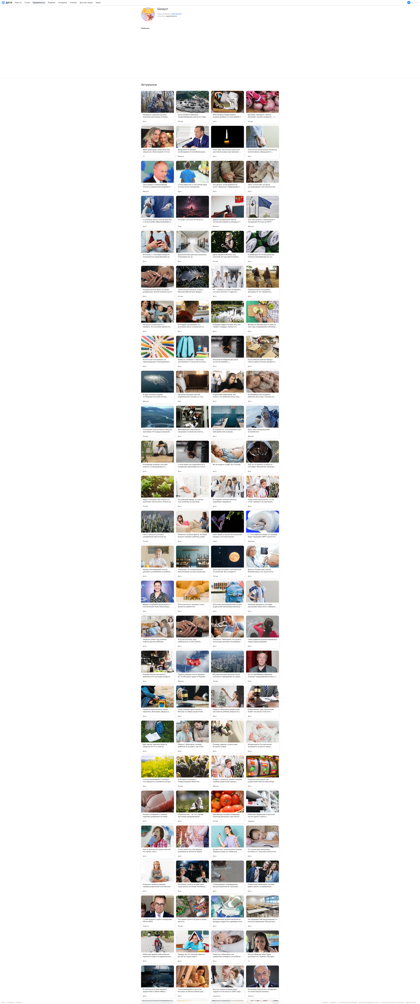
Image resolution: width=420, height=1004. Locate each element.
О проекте (325, 1002)
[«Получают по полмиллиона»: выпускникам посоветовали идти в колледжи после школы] (192, 562)
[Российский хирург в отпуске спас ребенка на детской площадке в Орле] (192, 492)
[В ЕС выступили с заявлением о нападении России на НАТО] (262, 212)
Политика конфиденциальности (369, 1002)
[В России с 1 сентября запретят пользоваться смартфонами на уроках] (157, 247)
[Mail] (3, 2)
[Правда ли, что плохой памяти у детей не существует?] (192, 947)
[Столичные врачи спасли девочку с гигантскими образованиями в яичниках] (157, 212)
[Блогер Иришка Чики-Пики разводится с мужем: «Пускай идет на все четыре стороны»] (262, 947)
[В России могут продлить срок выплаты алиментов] (192, 597)
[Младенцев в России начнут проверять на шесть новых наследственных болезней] (262, 737)
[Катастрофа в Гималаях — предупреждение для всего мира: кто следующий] (192, 107)
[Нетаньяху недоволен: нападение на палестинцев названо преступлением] (262, 982)
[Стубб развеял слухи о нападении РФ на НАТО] (157, 912)
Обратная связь (411, 1002)
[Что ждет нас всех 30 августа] (192, 212)
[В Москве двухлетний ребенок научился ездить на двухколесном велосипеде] (157, 947)
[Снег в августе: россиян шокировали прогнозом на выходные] (157, 527)
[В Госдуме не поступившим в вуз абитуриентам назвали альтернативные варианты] (227, 422)
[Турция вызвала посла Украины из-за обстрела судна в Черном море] (192, 667)
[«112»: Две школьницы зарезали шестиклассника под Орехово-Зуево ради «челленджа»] (227, 142)
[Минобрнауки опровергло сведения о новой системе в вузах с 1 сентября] (192, 422)
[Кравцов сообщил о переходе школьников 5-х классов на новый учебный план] (192, 352)
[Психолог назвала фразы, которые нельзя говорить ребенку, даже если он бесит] (192, 527)
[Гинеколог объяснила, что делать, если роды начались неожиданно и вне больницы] (227, 632)
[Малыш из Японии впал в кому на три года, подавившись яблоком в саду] (262, 317)
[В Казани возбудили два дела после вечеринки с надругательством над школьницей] (227, 352)
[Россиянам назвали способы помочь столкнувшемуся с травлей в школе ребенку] (157, 457)
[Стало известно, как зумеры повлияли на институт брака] (192, 842)
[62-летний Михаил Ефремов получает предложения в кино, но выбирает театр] (262, 667)
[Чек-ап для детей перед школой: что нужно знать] (157, 842)
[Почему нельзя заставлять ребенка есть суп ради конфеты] (157, 667)
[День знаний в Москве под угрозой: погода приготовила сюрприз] (227, 247)
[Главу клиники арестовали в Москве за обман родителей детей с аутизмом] (192, 702)
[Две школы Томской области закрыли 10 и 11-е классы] (157, 737)
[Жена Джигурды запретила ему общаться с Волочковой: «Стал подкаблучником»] (157, 142)
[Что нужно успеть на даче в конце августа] (192, 912)
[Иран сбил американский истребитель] (262, 422)
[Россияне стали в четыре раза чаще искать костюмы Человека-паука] (192, 877)
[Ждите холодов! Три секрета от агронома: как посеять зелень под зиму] (157, 492)
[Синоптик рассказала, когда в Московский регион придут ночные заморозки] (192, 282)
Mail (3, 1002)
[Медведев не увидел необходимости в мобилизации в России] (192, 142)
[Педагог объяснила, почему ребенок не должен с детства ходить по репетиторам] (192, 737)
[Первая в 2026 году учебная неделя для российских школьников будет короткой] (157, 632)
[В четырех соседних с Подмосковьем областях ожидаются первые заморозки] (192, 772)
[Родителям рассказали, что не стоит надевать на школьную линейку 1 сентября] (262, 492)
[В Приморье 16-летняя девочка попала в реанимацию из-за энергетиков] (262, 247)
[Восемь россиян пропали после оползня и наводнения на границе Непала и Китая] (227, 667)
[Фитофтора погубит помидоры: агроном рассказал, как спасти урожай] (227, 807)
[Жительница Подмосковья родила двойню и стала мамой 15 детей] (227, 107)
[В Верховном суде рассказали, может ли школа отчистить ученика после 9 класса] (262, 702)
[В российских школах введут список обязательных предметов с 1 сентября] (262, 352)
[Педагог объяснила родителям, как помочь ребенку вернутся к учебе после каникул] (227, 702)
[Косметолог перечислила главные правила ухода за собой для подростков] (227, 842)
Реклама (18, 1002)
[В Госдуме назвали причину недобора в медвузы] (227, 492)
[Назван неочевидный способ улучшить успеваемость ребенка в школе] (157, 562)
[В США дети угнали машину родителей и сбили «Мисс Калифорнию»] (157, 982)
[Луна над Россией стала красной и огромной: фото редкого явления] (227, 562)
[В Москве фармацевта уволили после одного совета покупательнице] (262, 807)
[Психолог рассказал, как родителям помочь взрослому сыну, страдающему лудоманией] (262, 772)
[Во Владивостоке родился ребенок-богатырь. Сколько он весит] (262, 387)
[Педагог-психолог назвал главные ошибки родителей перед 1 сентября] (227, 772)
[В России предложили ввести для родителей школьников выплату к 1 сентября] (227, 597)
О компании (10, 1002)
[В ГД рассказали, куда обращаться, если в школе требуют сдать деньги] (192, 632)
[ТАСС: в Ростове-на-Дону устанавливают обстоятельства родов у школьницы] (262, 177)
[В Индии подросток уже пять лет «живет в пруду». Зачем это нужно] (227, 317)
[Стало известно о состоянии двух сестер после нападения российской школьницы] (192, 177)
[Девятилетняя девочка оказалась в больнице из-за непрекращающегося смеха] (192, 247)
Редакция (333, 1002)
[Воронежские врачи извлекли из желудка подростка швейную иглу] (227, 912)
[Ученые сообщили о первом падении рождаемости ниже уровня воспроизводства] (157, 807)
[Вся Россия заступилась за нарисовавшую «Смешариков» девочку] (157, 352)
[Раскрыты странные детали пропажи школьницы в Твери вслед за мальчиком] (157, 107)
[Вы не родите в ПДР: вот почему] (227, 457)
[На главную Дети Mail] (8, 2)
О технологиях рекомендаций (347, 1002)
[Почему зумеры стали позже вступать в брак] (227, 737)
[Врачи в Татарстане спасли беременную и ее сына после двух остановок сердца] (262, 562)
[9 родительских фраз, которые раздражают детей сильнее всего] (157, 282)
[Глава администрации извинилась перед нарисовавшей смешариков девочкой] (262, 632)
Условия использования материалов (392, 1002)
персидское (176, 14)
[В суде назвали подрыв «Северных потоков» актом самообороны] (157, 387)
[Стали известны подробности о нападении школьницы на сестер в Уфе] (192, 457)
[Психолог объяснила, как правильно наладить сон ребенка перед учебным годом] (227, 947)
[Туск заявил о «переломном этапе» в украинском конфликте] (157, 177)
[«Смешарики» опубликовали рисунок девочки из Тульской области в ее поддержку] (227, 877)
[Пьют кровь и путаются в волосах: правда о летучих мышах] (227, 527)
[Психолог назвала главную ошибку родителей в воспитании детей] (157, 877)
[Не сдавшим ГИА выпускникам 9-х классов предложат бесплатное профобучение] (262, 912)
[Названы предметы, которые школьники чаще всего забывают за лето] (262, 597)
